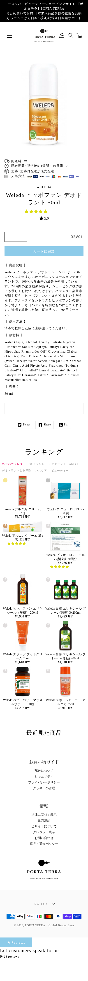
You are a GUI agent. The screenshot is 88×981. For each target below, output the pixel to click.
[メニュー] (9, 35)
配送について (44, 770)
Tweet (26, 424)
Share (47, 424)
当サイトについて (44, 826)
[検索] (70, 35)
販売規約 (44, 820)
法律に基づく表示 (44, 814)
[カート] (79, 35)
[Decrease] (8, 237)
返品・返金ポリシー (44, 844)
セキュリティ (44, 776)
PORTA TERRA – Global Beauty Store (49, 925)
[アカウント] (61, 35)
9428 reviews (9, 956)
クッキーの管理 (44, 788)
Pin (66, 424)
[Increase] (24, 237)
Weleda (44, 187)
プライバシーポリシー (44, 782)
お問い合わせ (44, 838)
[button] (36, 211)
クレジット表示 (44, 832)
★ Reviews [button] (16, 942)
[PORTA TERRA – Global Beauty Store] (44, 35)
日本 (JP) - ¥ (40, 903)
